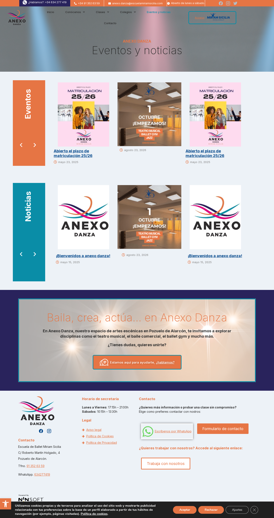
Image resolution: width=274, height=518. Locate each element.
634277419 (42, 474)
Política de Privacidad (101, 442)
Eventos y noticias (159, 12)
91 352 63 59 (36, 466)
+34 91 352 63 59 (89, 3)
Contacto (110, 23)
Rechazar (211, 510)
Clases (100, 12)
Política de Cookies (100, 436)
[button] (5, 503)
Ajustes (237, 510)
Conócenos (73, 12)
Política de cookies (94, 514)
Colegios (126, 12)
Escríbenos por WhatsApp (173, 431)
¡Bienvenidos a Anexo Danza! (83, 256)
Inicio (50, 12)
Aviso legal (93, 430)
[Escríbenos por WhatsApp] (148, 431)
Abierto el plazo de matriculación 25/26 (73, 153)
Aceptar (184, 510)
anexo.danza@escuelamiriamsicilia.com (137, 3)
